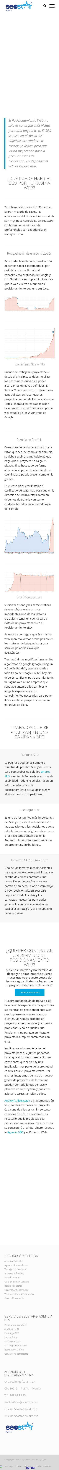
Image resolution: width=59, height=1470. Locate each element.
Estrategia (23, 1100)
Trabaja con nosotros (15, 1269)
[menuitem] (43, 6)
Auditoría (10, 1100)
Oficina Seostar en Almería (21, 1416)
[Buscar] (43, 6)
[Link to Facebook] (48, 1463)
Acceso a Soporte (13, 1261)
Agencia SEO (15, 1132)
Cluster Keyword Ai (14, 1298)
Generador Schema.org (16, 1289)
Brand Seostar (12, 1277)
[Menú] (50, 6)
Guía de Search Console (16, 1281)
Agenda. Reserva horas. (16, 1265)
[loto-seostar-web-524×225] (24, 6)
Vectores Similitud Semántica (19, 1293)
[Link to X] (52, 1463)
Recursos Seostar (13, 1285)
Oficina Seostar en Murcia (21, 1409)
